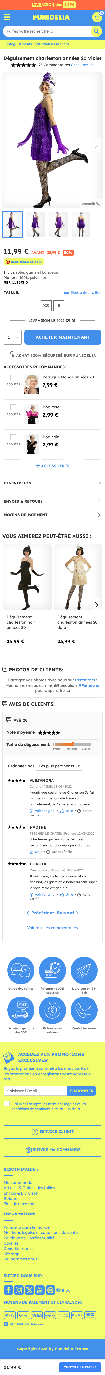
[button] (97, 145)
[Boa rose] (31, 414)
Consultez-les (82, 64)
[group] (12, 224)
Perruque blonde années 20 (68, 377)
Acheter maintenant (63, 337)
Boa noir (51, 436)
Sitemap (11, 1253)
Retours (11, 1198)
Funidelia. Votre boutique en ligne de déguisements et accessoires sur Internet (51, 17)
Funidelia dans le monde (27, 1227)
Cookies (11, 1243)
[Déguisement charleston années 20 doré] (78, 577)
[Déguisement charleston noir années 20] (27, 577)
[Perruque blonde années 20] (31, 384)
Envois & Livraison (21, 1193)
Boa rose (51, 406)
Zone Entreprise (18, 1248)
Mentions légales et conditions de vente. (41, 1232)
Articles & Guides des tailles (29, 1187)
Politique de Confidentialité (29, 1237)
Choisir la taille (80, 1367)
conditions (20, 1109)
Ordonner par (21, 765)
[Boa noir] (31, 444)
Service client (56, 1131)
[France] (8, 1290)
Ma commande (18, 1182)
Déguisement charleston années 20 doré (77, 622)
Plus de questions (20, 1203)
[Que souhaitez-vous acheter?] (7, 17)
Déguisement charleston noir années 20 (21, 622)
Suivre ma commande (56, 1149)
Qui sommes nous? (21, 1258)
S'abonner (82, 1090)
